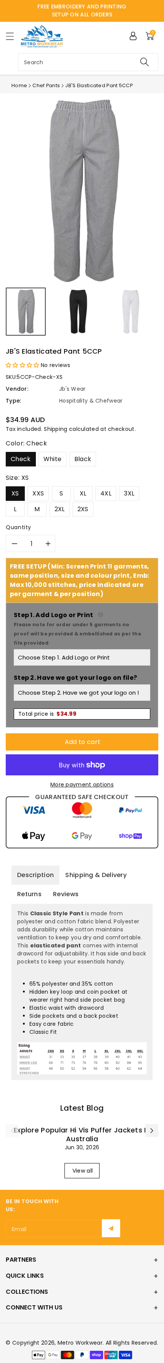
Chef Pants (46, 85)
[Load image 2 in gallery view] (78, 311)
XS (15, 493)
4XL (105, 493)
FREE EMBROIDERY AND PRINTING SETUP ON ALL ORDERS (81, 10)
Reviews (66, 894)
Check (21, 459)
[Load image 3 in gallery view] (131, 311)
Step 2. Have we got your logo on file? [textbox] (75, 677)
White (52, 459)
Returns (29, 894)
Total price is (47, 714)
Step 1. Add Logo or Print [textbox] (82, 628)
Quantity (18, 527)
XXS (38, 493)
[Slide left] (12, 1130)
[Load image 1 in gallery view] (25, 311)
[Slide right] (151, 1130)
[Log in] (133, 36)
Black (83, 459)
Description (35, 875)
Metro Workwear (80, 1343)
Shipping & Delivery (96, 875)
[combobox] (88, 62)
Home (19, 85)
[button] (13, 36)
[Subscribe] (111, 1228)
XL (83, 493)
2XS (82, 509)
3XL (129, 493)
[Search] (144, 62)
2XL (60, 509)
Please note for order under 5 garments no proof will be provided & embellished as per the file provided (77, 633)
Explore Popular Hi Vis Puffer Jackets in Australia (82, 1134)
